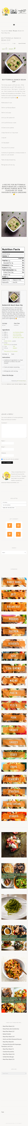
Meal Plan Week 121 (8, 1026)
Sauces (13, 384)
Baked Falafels (7, 1034)
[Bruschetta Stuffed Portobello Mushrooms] (14, 857)
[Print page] (12, 51)
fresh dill (6, 344)
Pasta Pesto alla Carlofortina (11, 1029)
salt (14, 346)
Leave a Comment (22, 43)
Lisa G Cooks (14, 12)
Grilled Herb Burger (8, 1056)
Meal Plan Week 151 (8, 1059)
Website (3, 453)
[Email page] (4, 51)
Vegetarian (21, 384)
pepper (15, 348)
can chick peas (17, 334)
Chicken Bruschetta (8, 1051)
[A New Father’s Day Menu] (14, 888)
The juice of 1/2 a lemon (11, 351)
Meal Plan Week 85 (8, 1041)
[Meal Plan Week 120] (14, 950)
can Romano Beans (18, 332)
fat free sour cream (18, 337)
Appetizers (9, 384)
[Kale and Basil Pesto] (14, 919)
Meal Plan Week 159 (8, 1036)
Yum (2, 1112)
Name (3, 441)
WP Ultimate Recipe (21, 380)
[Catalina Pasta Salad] (14, 981)
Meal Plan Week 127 (8, 1031)
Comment (4, 423)
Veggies (25, 384)
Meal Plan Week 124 (8, 1054)
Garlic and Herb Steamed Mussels (12, 1039)
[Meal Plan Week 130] (14, 1012)
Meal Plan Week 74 (8, 1049)
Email (3, 447)
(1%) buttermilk (17, 335)
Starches (16, 384)
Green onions (8, 341)
